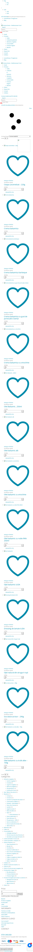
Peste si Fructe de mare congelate (12, 868)
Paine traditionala (11, 816)
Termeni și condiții (5, 911)
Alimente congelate (9, 779)
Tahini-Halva (10, 825)
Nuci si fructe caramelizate (13, 851)
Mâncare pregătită (11, 786)
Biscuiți (8, 846)
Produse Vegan (10, 876)
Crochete (9, 783)
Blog (5, 20)
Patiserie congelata (11, 853)
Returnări (3, 925)
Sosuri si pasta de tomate (13, 824)
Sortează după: (5, 136)
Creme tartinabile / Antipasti (11, 840)
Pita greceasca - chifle (12, 820)
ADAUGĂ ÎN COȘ (10, 192)
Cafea (5, 829)
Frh (7, 4)
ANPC (2, 926)
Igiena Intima (10, 883)
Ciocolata (9, 848)
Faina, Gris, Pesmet (11, 805)
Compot (9, 796)
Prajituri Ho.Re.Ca (11, 859)
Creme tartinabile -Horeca (10, 838)
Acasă (5, 65)
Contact (6, 53)
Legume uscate (10, 809)
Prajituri (9, 855)
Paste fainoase (10, 818)
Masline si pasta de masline (11, 864)
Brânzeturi (6, 827)
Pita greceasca (10, 788)
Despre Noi (7, 51)
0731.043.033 (4, 16)
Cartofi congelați (11, 781)
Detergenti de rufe (11, 879)
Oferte (5, 49)
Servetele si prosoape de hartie (14, 837)
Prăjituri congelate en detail (13, 857)
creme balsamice (13, 814)
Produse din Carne (11, 790)
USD (5, 9)
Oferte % (6, 866)
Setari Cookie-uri (5, 916)
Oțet (8, 812)
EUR (8, 13)
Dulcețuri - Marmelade (12, 803)
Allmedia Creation (21, 943)
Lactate (8, 807)
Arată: (2, 138)
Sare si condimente (11, 822)
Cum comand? (5, 921)
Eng (5, 1)
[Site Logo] (11, 25)
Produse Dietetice (11, 874)
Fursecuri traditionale (12, 850)
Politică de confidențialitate (8, 912)
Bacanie (6, 794)
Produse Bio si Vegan (9, 870)
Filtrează (20, 894)
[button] (3, 27)
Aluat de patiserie (11, 844)
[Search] (17, 29)
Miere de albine (10, 811)
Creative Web (12, 943)
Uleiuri (5, 885)
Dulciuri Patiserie (8, 842)
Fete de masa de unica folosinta (15, 835)
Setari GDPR (4, 914)
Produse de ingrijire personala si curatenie (14, 877)
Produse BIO (4, 902)
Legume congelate (11, 784)
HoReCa (6, 55)
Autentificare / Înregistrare (10, 18)
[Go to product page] (18, 145)
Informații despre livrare (7, 923)
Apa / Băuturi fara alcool (10, 792)
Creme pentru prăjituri (12, 801)
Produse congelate (6, 900)
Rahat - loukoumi (11, 861)
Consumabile (7, 831)
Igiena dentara (10, 881)
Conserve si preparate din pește (15, 799)
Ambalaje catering (11, 833)
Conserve (9, 797)
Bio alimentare (10, 872)
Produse (6, 36)
